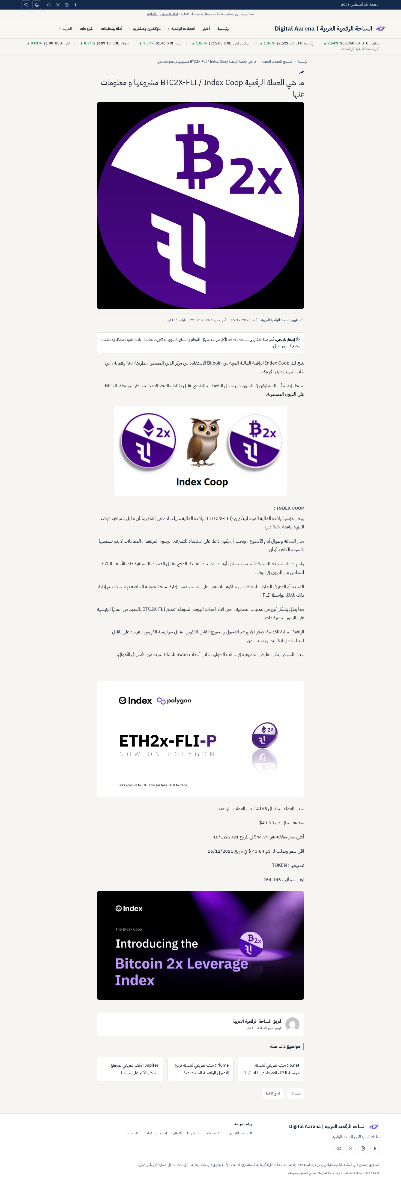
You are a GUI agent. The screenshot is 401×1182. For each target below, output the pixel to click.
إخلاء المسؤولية (156, 1133)
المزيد (67, 29)
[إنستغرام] (66, 4)
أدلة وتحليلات (111, 29)
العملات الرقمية (183, 29)
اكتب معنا (132, 1133)
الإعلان (177, 1133)
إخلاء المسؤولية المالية (162, 14)
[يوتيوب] (49, 4)
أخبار (206, 29)
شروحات (86, 29)
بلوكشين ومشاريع (147, 29)
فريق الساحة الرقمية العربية (279, 320)
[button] (200, 205)
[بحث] (26, 4)
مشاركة (295, 1093)
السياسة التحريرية (239, 1133)
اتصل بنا (193, 1133)
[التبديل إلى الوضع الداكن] (36, 4)
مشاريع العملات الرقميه (277, 61)
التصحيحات (213, 1133)
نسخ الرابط (273, 1093)
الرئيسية (224, 29)
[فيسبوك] (75, 4)
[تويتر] (57, 4)
